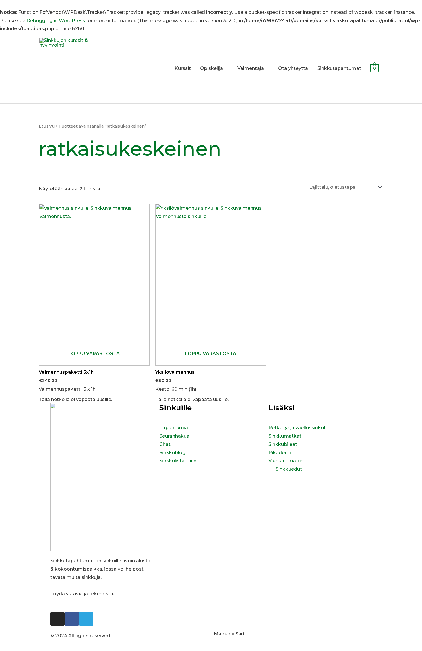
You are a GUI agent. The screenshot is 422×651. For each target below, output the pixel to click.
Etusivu (47, 126)
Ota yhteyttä (293, 68)
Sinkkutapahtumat (339, 68)
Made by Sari (229, 634)
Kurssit (183, 68)
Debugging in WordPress (55, 20)
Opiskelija (211, 68)
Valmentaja (250, 68)
